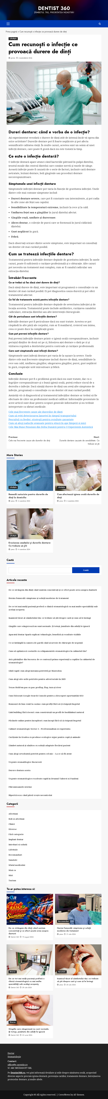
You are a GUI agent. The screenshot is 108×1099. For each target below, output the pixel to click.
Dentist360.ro (18, 1072)
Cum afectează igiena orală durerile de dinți (78, 496)
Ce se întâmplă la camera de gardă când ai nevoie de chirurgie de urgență (46, 642)
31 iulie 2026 (71, 934)
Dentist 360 (54, 8)
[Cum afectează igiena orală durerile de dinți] (78, 475)
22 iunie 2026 (27, 1035)
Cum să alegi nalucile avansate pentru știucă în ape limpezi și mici (47, 423)
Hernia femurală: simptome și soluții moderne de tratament (39, 598)
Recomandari (15, 854)
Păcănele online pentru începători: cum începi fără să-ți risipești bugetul (45, 720)
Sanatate (13, 860)
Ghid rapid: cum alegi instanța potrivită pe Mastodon (35, 670)
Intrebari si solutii (18, 844)
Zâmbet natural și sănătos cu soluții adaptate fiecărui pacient (39, 745)
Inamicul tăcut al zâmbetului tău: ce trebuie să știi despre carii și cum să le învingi (50, 618)
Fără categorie (16, 834)
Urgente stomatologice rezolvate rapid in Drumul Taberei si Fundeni (43, 778)
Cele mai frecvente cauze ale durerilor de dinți (36, 411)
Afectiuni (13, 813)
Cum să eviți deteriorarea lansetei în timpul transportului (42, 415)
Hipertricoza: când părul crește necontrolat (30, 795)
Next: (79, 440)
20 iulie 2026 (71, 985)
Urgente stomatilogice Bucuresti (25, 762)
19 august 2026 (28, 937)
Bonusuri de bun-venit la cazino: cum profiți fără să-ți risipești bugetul (44, 704)
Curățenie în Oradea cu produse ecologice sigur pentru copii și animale (44, 737)
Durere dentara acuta (19, 770)
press (13, 58)
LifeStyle (13, 38)
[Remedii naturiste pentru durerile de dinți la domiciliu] (30, 475)
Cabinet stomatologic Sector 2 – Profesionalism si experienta (39, 728)
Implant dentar (16, 839)
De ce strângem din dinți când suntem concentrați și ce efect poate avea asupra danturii (53, 590)
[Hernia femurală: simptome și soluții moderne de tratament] (78, 909)
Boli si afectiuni (16, 819)
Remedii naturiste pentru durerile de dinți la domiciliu (28, 496)
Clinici (12, 824)
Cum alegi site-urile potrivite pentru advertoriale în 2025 (37, 679)
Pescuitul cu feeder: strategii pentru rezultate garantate (41, 419)
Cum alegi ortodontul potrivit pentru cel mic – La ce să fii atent (40, 753)
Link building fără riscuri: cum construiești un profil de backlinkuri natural (46, 712)
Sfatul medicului (17, 865)
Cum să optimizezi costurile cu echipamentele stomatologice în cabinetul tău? (48, 651)
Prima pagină (11, 31)
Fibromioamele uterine (20, 787)
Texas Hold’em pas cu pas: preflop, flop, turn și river (35, 687)
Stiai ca (12, 870)
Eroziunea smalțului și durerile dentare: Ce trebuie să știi (30, 544)
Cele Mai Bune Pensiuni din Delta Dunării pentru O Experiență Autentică (51, 426)
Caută (10, 560)
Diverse (13, 829)
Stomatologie (14, 1056)
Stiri (11, 875)
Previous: (29, 439)
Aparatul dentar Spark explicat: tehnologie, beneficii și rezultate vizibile (45, 634)
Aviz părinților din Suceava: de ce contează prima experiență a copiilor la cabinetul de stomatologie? (52, 661)
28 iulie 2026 (27, 987)
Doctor (11, 1053)
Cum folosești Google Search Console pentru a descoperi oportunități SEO (46, 695)
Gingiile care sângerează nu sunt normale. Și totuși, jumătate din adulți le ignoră (49, 626)
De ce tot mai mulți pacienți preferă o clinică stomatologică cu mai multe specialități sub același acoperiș (53, 608)
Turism (12, 880)
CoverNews (64, 1094)
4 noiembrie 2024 (25, 58)
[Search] (99, 23)
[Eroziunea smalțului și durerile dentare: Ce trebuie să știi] (30, 523)
